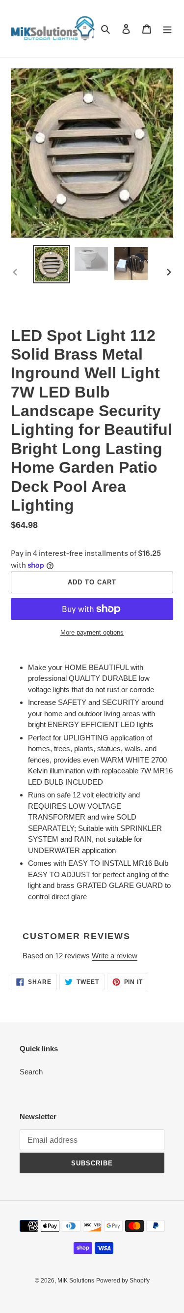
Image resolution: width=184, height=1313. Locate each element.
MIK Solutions (75, 1280)
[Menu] (167, 28)
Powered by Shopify (123, 1280)
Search (31, 1072)
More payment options (92, 632)
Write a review (114, 955)
